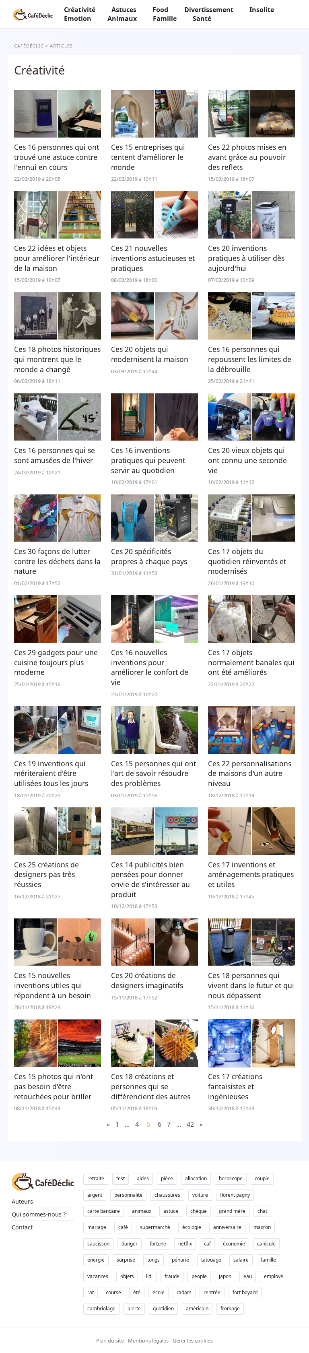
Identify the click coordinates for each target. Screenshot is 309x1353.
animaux (141, 1211)
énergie (96, 1259)
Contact (22, 1227)
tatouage (211, 1259)
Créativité (79, 9)
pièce (167, 1178)
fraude (172, 1276)
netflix (185, 1243)
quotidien (163, 1308)
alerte (134, 1308)
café (123, 1227)
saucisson (98, 1243)
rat (90, 1292)
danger (130, 1243)
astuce (170, 1211)
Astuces (123, 9)
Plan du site (110, 1340)
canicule (266, 1243)
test (120, 1178)
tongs (153, 1259)
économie (234, 1243)
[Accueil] (33, 14)
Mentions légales (148, 1340)
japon (225, 1276)
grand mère (232, 1211)
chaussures (167, 1195)
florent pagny (235, 1195)
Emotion (77, 18)
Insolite (261, 9)
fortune (158, 1243)
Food (160, 9)
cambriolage (101, 1308)
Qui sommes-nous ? (39, 1214)
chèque (198, 1211)
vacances (97, 1276)
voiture (200, 1195)
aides (143, 1178)
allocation (196, 1178)
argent (94, 1195)
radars (184, 1292)
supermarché (155, 1227)
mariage (96, 1227)
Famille (165, 18)
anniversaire (227, 1227)
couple (262, 1178)
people (199, 1276)
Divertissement (208, 9)
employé (273, 1276)
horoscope (231, 1178)
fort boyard (245, 1292)
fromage (230, 1308)
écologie (191, 1227)
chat (262, 1211)
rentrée (212, 1292)
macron (262, 1227)
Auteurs (22, 1201)
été (136, 1292)
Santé (202, 18)
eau (247, 1276)
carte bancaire (103, 1211)
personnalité (128, 1195)
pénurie (180, 1259)
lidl (149, 1276)
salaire (241, 1259)
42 (190, 1124)
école (158, 1292)
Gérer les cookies (193, 1340)
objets (127, 1276)
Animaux (122, 18)
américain (197, 1308)
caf (207, 1243)
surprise (126, 1259)
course (113, 1292)
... (127, 1124)
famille (268, 1259)
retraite (95, 1178)
